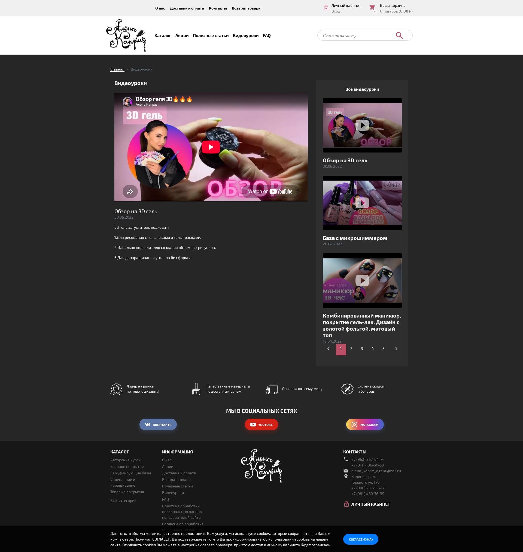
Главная (117, 69)
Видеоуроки (246, 35)
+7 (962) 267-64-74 (368, 459)
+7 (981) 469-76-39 (367, 493)
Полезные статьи (211, 35)
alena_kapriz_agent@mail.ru (376, 470)
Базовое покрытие (127, 466)
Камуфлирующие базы (130, 473)
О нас (160, 8)
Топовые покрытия (127, 491)
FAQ (267, 35)
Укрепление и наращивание (122, 482)
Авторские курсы (125, 460)
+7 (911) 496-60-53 (367, 465)
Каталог (162, 35)
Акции (182, 35)
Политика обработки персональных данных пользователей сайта (182, 512)
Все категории (123, 500)
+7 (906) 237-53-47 (367, 488)
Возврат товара (246, 8)
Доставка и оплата (187, 8)
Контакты (218, 8)
